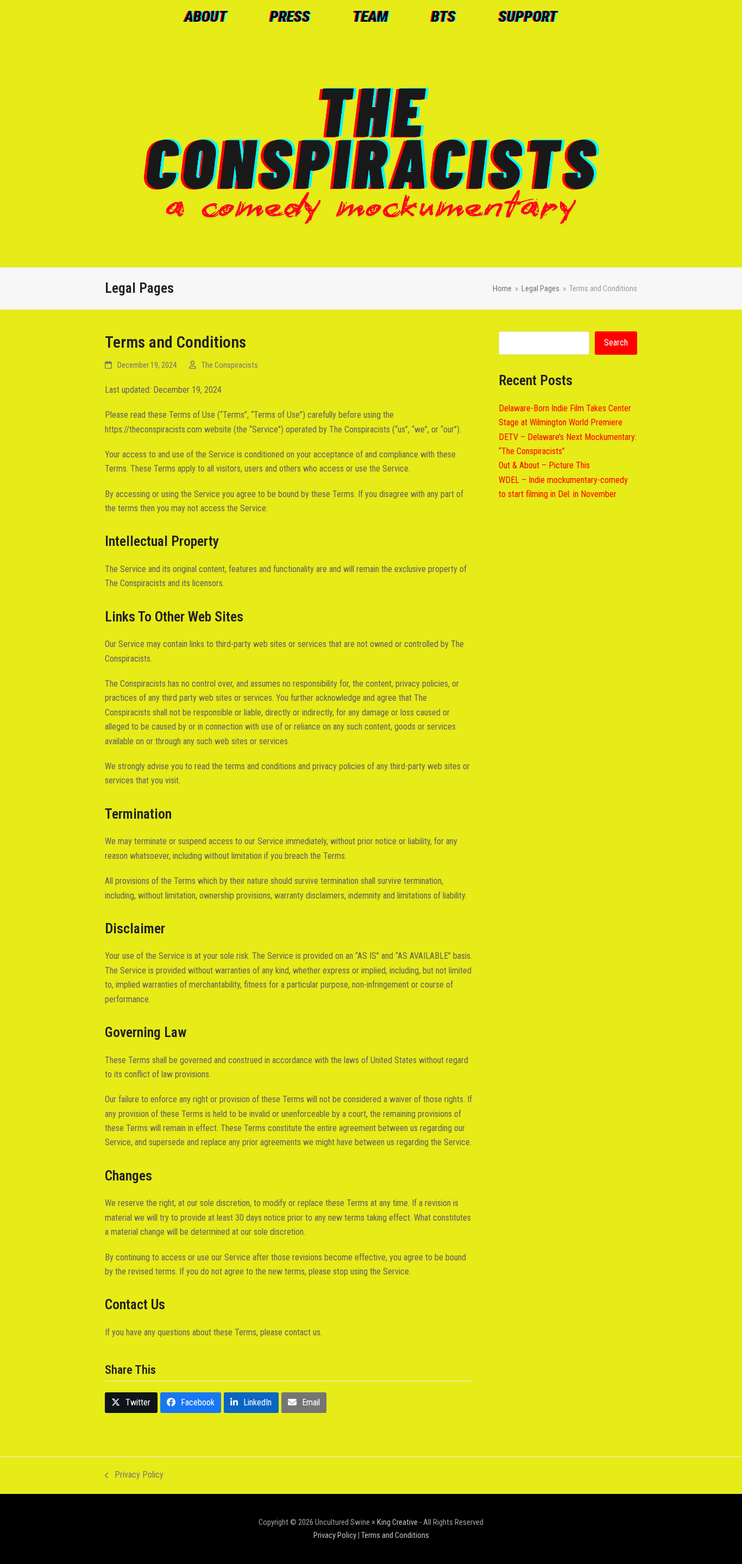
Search (616, 342)
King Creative (397, 1522)
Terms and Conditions (395, 1535)
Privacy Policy (134, 1475)
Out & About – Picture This (544, 465)
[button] (131, 1403)
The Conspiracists (230, 365)
